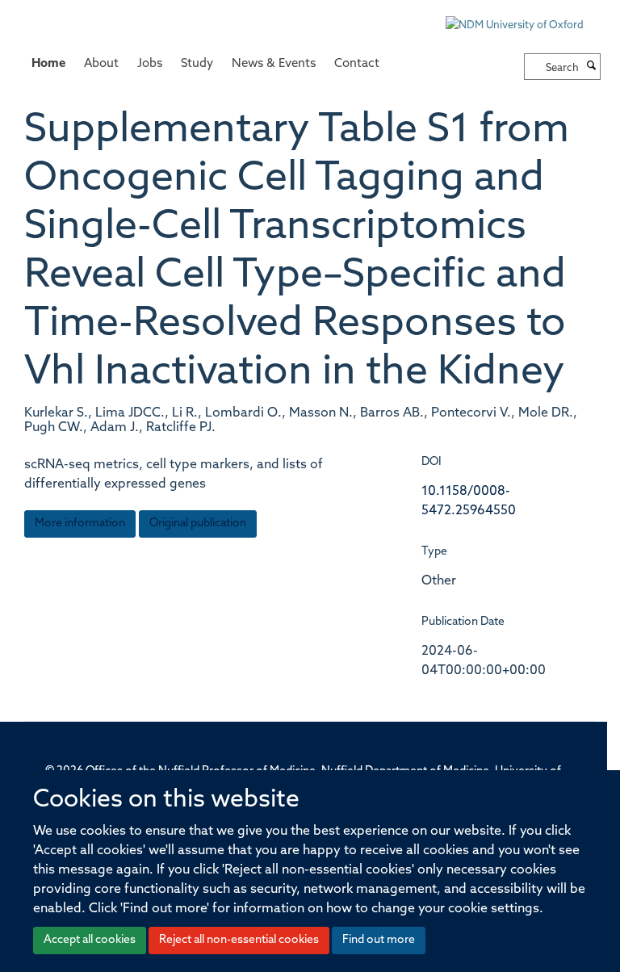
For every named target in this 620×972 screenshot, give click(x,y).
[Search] (592, 67)
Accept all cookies (90, 940)
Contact (356, 64)
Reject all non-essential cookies (239, 940)
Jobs (149, 64)
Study (197, 64)
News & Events (274, 64)
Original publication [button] (197, 523)
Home (48, 64)
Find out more (378, 940)
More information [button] (80, 523)
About (101, 64)
